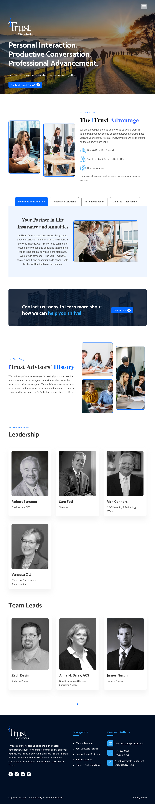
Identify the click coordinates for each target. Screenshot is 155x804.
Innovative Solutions (64, 201)
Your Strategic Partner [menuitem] (87, 748)
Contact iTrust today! (23, 84)
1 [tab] (77, 704)
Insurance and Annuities (31, 201)
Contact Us (120, 310)
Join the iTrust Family (125, 201)
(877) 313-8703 (122, 754)
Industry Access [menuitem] (84, 759)
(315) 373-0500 (122, 750)
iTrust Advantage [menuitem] (84, 743)
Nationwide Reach (94, 201)
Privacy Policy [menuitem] (139, 797)
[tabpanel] (30, 652)
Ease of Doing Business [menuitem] (88, 754)
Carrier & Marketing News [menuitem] (88, 764)
